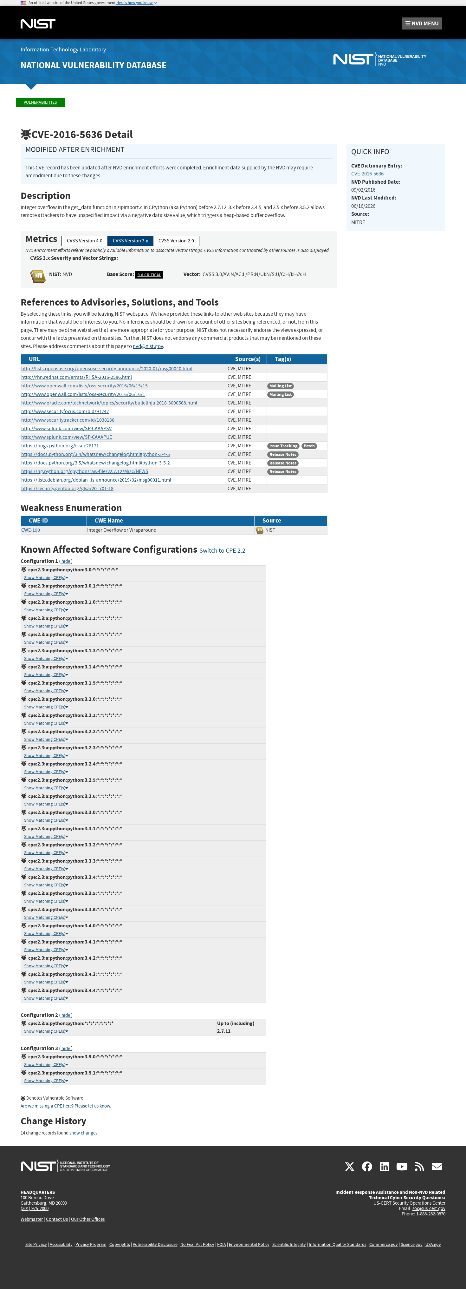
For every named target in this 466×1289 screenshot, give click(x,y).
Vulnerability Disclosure (155, 1244)
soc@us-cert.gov (428, 1208)
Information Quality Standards (337, 1244)
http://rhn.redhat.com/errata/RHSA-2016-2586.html (76, 377)
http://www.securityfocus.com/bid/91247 (65, 411)
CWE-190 (30, 530)
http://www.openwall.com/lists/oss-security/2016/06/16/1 (83, 394)
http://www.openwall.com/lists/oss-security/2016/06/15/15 (84, 386)
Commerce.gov (383, 1244)
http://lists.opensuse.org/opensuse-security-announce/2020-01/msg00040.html (106, 368)
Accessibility (61, 1244)
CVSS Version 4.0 (84, 241)
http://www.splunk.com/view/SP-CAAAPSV (66, 428)
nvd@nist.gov (148, 346)
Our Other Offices (88, 1219)
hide (66, 561)
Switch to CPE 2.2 (222, 551)
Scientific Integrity (289, 1244)
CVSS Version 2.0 (176, 241)
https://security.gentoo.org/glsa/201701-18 (67, 488)
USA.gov (433, 1244)
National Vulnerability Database (93, 65)
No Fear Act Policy (197, 1244)
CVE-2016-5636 (367, 173)
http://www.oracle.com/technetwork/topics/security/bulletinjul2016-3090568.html (109, 403)
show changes (83, 1133)
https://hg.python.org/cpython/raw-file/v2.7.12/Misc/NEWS (84, 471)
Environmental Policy (249, 1244)
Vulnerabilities (40, 102)
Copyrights (119, 1244)
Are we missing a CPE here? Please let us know (65, 1106)
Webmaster (32, 1219)
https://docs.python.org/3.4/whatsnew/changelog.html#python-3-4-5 (95, 454)
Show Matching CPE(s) (44, 577)
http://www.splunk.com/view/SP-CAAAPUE (66, 437)
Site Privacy (36, 1244)
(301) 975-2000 (35, 1208)
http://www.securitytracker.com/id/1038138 (67, 420)
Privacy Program (91, 1244)
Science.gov (412, 1244)
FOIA (221, 1244)
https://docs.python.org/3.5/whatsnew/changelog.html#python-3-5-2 (95, 463)
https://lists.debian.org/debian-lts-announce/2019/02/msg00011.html (96, 480)
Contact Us (57, 1219)
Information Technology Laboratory (63, 49)
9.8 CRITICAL (149, 274)
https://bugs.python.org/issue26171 (60, 446)
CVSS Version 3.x (130, 241)
